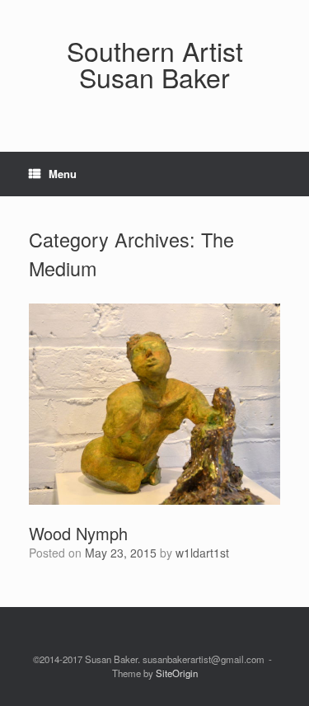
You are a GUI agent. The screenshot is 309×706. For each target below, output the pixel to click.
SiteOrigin (177, 673)
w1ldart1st (202, 552)
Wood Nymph (78, 533)
